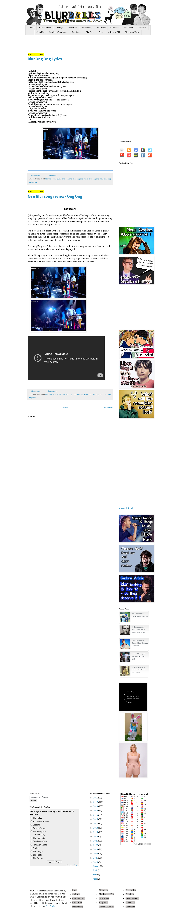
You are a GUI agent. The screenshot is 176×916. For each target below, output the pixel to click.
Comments (52, 176)
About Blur (72, 28)
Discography (86, 28)
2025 (95, 858)
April (95, 870)
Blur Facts (90, 32)
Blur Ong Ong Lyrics (45, 59)
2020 (95, 836)
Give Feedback (132, 898)
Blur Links (114, 28)
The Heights (38, 851)
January (96, 866)
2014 (95, 810)
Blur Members (78, 898)
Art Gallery (101, 28)
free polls (76, 865)
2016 (95, 819)
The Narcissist (39, 838)
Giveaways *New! (132, 32)
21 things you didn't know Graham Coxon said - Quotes (139, 669)
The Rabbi (37, 855)
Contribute (130, 907)
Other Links (104, 898)
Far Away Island (40, 845)
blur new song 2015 (53, 179)
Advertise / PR (114, 32)
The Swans (37, 858)
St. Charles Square (41, 821)
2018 (95, 828)
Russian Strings (39, 828)
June (95, 879)
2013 (95, 806)
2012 (95, 802)
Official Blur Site (106, 907)
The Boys (59, 28)
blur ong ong (67, 179)
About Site (103, 890)
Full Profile (50, 906)
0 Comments (35, 176)
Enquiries (130, 894)
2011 (95, 798)
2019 (95, 832)
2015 (95, 815)
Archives (76, 894)
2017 (95, 823)
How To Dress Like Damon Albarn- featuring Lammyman (140, 643)
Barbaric (36, 825)
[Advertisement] (80, 45)
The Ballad (37, 818)
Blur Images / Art (106, 894)
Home (32, 28)
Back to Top (131, 890)
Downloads (128, 28)
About (101, 32)
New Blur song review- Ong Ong (55, 197)
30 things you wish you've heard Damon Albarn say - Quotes (138, 629)
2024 (95, 853)
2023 (95, 849)
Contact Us (142, 28)
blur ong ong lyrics (80, 179)
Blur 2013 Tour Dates (58, 32)
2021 (95, 841)
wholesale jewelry (127, 508)
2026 (95, 862)
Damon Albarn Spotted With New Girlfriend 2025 (139, 656)
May (95, 874)
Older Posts (108, 407)
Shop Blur (40, 32)
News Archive (45, 28)
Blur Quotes (76, 32)
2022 (95, 845)
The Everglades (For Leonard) (39, 833)
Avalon (36, 848)
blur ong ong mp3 (96, 179)
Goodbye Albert (40, 841)
